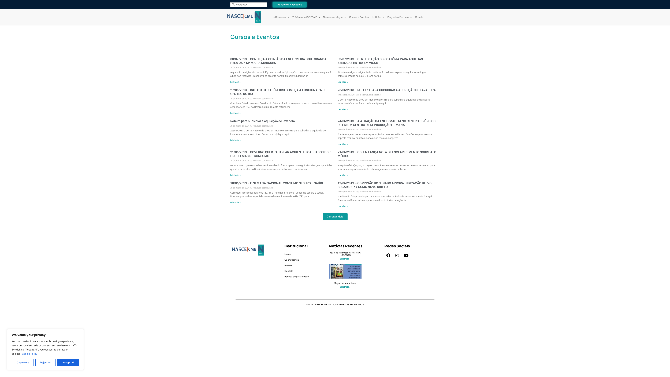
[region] (45, 349)
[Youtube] (406, 256)
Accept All (68, 362)
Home (287, 254)
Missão (288, 265)
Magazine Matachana (345, 283)
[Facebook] (388, 256)
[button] (335, 216)
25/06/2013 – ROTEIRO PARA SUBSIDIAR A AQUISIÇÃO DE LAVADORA (387, 90)
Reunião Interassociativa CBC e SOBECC (345, 253)
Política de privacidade (296, 276)
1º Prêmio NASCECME (304, 17)
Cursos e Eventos (359, 17)
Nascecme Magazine (334, 17)
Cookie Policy (29, 353)
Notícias (376, 17)
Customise (23, 362)
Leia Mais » (235, 82)
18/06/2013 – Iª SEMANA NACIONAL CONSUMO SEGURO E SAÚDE (277, 183)
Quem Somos (291, 259)
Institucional (279, 17)
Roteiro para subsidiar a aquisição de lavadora (262, 121)
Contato (288, 271)
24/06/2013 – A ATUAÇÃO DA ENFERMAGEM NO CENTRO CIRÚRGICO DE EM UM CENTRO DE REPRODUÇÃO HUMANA (387, 123)
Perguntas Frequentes (399, 17)
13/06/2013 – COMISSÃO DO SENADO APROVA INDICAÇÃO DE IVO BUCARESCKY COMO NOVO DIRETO (384, 185)
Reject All (45, 362)
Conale (419, 17)
